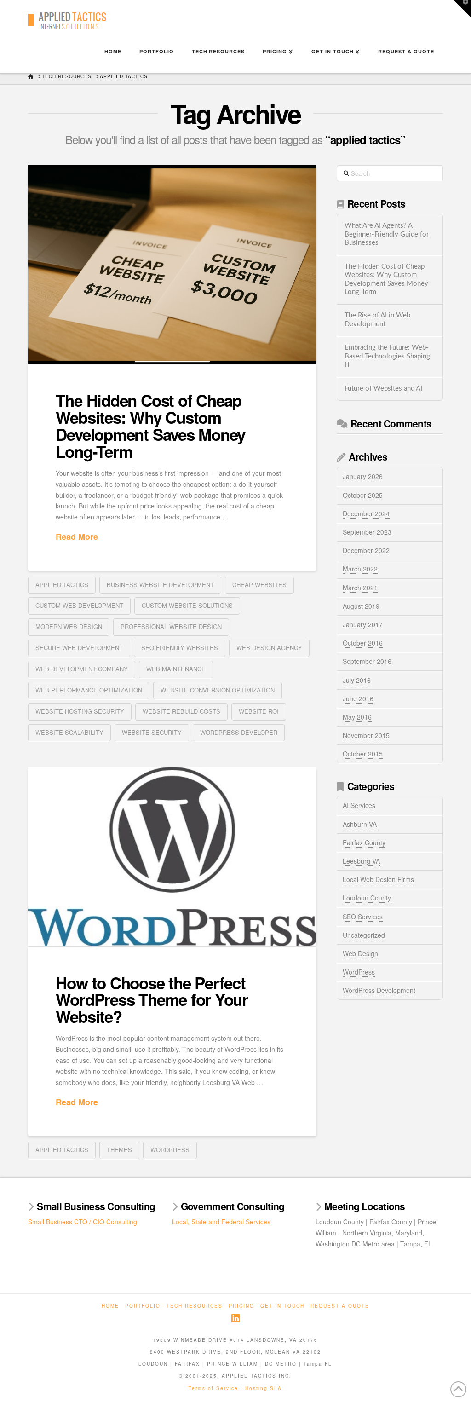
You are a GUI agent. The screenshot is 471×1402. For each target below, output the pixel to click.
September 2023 (367, 532)
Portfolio (143, 1306)
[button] (462, 8)
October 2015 (363, 753)
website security (152, 732)
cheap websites (259, 584)
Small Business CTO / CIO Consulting (82, 1221)
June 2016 (358, 698)
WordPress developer (238, 732)
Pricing (241, 1306)
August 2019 (361, 606)
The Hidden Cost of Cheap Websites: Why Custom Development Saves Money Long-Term (150, 425)
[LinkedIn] (235, 1318)
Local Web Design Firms (378, 879)
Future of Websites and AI (383, 388)
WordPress (170, 1149)
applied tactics (61, 584)
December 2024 (366, 513)
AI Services (359, 805)
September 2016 (367, 661)
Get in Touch (282, 1306)
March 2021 (360, 587)
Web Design (360, 953)
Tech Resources (195, 1306)
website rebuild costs (181, 711)
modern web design (68, 626)
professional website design (171, 626)
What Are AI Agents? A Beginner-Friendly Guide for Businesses (387, 234)
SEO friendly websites (179, 647)
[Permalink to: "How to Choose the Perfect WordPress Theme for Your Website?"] (172, 856)
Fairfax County (364, 842)
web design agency (269, 647)
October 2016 (363, 642)
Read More (77, 536)
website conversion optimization (218, 690)
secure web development (79, 647)
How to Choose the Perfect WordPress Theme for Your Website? (152, 999)
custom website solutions (187, 605)
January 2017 (363, 624)
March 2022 (360, 568)
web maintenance (176, 668)
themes (119, 1149)
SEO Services (363, 916)
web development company (81, 668)
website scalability (69, 732)
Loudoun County (367, 897)
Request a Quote (339, 1306)
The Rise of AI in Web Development (377, 320)
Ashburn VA (360, 824)
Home (110, 1306)
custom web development (79, 605)
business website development (160, 584)
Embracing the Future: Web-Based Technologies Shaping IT (387, 356)
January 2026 (363, 476)
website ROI (259, 711)
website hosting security (79, 711)
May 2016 (357, 716)
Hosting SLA (263, 1388)
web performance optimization (88, 690)
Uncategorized (364, 935)
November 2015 (366, 735)
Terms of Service (213, 1388)
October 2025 (363, 495)
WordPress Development (379, 990)
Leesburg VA (361, 860)
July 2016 (357, 680)
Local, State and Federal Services (221, 1221)
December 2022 (366, 550)
